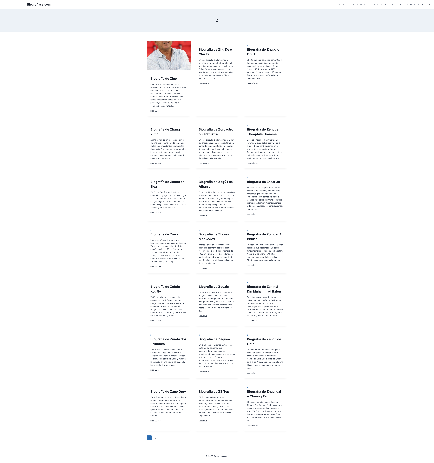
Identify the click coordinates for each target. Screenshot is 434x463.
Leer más (155, 111)
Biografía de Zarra (164, 234)
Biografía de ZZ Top (214, 391)
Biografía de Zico (163, 78)
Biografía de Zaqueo (214, 339)
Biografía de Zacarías (263, 182)
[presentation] (169, 55)
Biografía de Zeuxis (214, 287)
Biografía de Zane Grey (168, 391)
